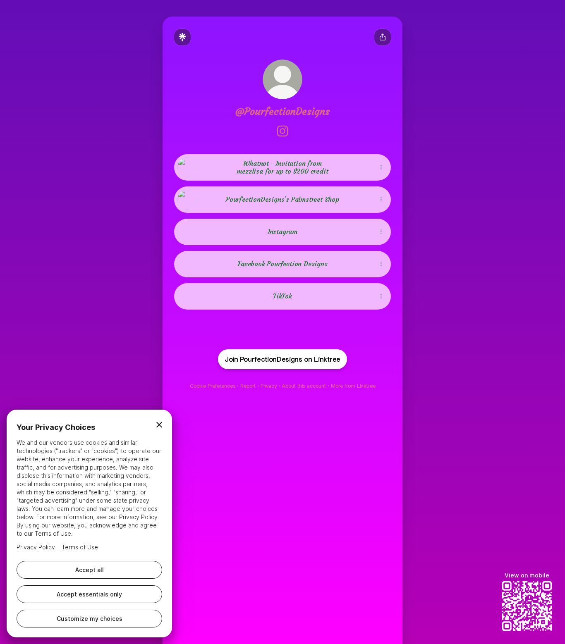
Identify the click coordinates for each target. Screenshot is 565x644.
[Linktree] (182, 37)
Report (248, 385)
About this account (304, 385)
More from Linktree (353, 385)
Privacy (269, 385)
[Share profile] (382, 37)
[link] (282, 131)
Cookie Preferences (212, 385)
